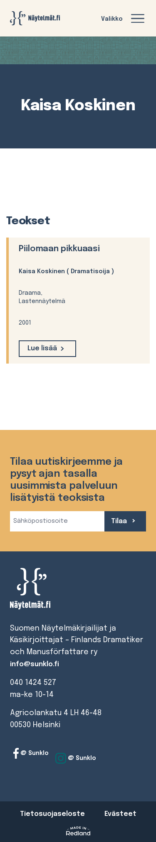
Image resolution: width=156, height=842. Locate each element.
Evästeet (120, 814)
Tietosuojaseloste (52, 814)
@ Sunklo (34, 753)
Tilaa (120, 521)
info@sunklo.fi (34, 664)
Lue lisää (42, 348)
